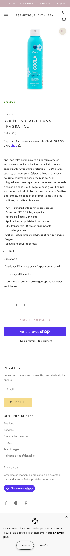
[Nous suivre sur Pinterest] (26, 503)
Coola (9, 114)
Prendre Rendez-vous (16, 436)
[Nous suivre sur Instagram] (16, 503)
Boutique (9, 423)
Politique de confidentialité (19, 456)
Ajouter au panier (35, 320)
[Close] (66, 517)
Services (9, 430)
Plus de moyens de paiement (35, 341)
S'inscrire (18, 402)
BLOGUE (9, 443)
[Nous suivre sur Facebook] (6, 503)
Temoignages (11, 449)
